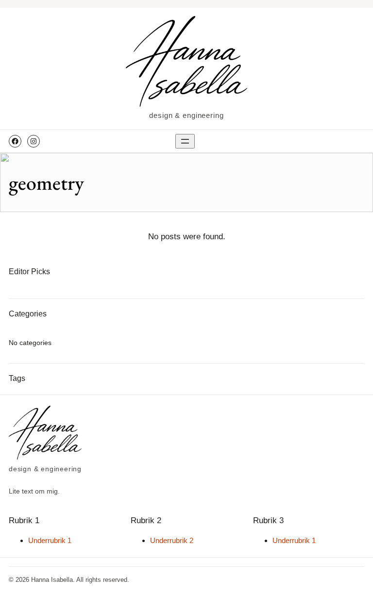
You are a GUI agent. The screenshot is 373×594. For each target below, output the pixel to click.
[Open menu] (185, 141)
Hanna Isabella (52, 579)
